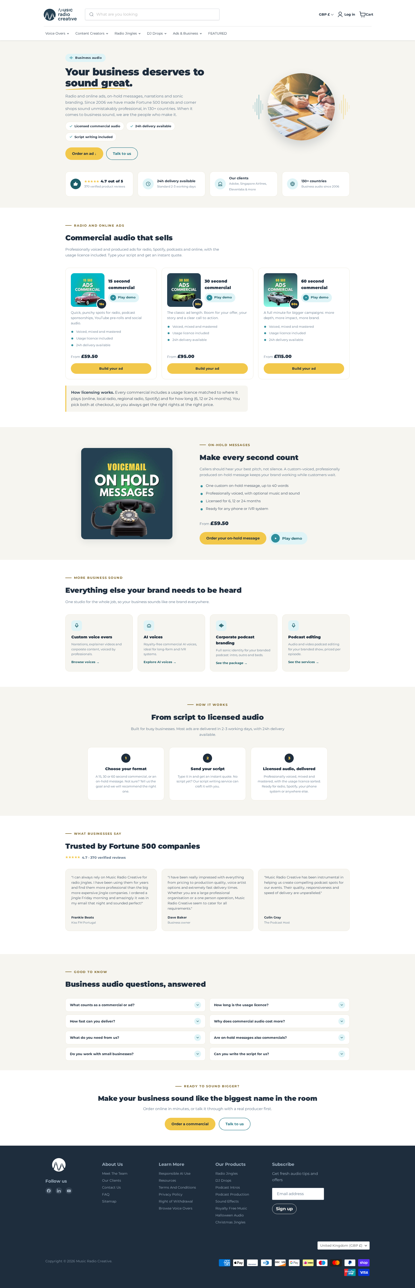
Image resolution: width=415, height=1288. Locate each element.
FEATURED (217, 33)
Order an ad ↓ (84, 153)
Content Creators (90, 33)
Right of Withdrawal (176, 1201)
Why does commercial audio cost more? (249, 1021)
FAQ (106, 1194)
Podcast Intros (227, 1187)
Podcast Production (232, 1194)
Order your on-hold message (233, 538)
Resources (167, 1180)
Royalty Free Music (231, 1208)
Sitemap (109, 1201)
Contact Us (111, 1187)
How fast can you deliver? (92, 1021)
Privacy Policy (171, 1194)
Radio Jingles (126, 33)
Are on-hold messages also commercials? (250, 1037)
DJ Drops (155, 33)
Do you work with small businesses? (102, 1054)
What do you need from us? (94, 1037)
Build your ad (111, 368)
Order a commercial (190, 1124)
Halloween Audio (229, 1215)
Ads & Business (186, 33)
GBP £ (324, 14)
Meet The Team (115, 1173)
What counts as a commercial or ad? (102, 1005)
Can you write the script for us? (241, 1054)
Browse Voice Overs (175, 1208)
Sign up (284, 1208)
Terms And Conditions (177, 1187)
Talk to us (122, 153)
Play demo (127, 297)
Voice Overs (55, 33)
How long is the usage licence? (241, 1005)
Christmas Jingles (230, 1222)
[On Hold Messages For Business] (126, 493)
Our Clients (111, 1180)
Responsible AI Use (174, 1173)
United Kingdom (341, 1245)
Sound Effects (227, 1201)
